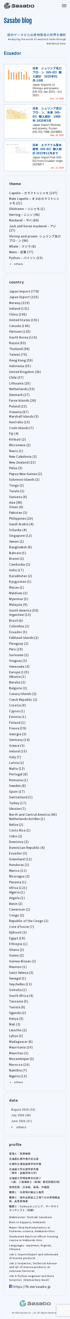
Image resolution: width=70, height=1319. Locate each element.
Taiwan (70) (18, 354)
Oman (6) (16, 507)
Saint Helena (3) (21, 973)
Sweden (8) (17, 786)
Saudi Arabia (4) (21, 524)
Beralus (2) (17, 682)
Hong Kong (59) (21, 360)
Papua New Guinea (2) (25, 474)
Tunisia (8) (17, 1007)
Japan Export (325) (24, 297)
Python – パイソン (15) (26, 258)
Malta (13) (17, 768)
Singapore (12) (20, 535)
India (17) (16, 570)
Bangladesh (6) (20, 547)
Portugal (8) (18, 774)
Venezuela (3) (19, 666)
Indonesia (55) (20, 366)
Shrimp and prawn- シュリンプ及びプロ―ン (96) (35, 238)
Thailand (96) (19, 349)
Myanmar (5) (18, 599)
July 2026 (17, 1115)
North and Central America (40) (33, 814)
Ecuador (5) (18, 632)
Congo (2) (16, 915)
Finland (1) (17, 722)
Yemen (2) (16, 541)
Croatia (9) (17, 705)
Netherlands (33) (22, 389)
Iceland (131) (19, 308)
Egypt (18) (17, 938)
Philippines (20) (21, 518)
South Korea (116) (23, 337)
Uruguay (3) (18, 661)
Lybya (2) (16, 1036)
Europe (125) (19, 672)
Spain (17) (17, 791)
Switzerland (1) (21, 797)
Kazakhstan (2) (20, 576)
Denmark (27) (19, 395)
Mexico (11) (18, 870)
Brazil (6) (16, 620)
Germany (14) (19, 740)
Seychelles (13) (20, 984)
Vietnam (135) (20, 331)
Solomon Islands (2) (24, 479)
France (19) (17, 728)
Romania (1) (18, 780)
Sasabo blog (18, 21)
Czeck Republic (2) (23, 699)
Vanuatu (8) (18, 497)
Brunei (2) (16, 558)
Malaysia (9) (18, 604)
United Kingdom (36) (25, 372)
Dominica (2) (19, 842)
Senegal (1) (17, 978)
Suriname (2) (19, 655)
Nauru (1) (16, 451)
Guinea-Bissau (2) (22, 961)
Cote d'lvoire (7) (21, 927)
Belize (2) (16, 825)
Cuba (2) (15, 836)
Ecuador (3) (18, 853)
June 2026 (18, 1121)
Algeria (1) (17, 892)
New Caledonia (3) (23, 456)
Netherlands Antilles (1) (27, 819)
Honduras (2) (19, 865)
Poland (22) (18, 406)
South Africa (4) (21, 996)
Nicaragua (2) (19, 876)
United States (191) (24, 320)
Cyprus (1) (17, 711)
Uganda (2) (17, 1013)
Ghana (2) (16, 950)
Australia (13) (19, 422)
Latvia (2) (16, 763)
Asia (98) (15, 502)
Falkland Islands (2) (24, 638)
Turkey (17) (17, 803)
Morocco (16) (19, 1064)
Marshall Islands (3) (24, 416)
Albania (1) (17, 676)
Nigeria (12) (18, 1076)
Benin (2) (16, 904)
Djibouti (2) (18, 932)
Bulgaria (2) (18, 688)
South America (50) (23, 610)
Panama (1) (17, 882)
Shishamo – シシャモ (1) (27, 209)
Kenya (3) (16, 1019)
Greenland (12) (20, 859)
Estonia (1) (17, 717)
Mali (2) (14, 1024)
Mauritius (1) (19, 1053)
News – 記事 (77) (21, 252)
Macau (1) (16, 587)
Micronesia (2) (20, 445)
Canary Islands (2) (23, 694)
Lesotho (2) (18, 1030)
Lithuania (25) (20, 383)
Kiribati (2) (17, 439)
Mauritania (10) (21, 1047)
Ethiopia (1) (18, 944)
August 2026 (20, 1109)
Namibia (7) (18, 1070)
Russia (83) (17, 343)
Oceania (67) (19, 412)
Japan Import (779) (24, 291)
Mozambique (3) (21, 1059)
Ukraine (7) (17, 809)
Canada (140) (19, 326)
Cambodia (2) (19, 564)
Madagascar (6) (21, 1042)
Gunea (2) (16, 955)
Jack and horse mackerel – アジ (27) (32, 228)
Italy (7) (15, 757)
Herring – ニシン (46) (24, 214)
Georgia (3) (17, 734)
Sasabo (19, 6)
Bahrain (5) (17, 553)
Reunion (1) (18, 967)
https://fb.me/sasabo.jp (32, 1287)
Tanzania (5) (18, 1001)
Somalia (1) (18, 990)
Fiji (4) (14, 433)
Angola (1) (17, 898)
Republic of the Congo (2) (29, 921)
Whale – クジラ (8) (22, 246)
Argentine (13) (20, 615)
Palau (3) (16, 468)
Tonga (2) (16, 485)
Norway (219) (19, 303)
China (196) (18, 314)
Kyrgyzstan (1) (20, 581)
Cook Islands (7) (21, 428)
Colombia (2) (19, 626)
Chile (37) (16, 377)
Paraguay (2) (19, 643)
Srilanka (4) (18, 530)
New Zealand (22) (22, 462)
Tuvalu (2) (16, 491)
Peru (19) (16, 649)
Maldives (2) (18, 593)
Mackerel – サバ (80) (24, 220)
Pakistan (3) (18, 512)
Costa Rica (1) (20, 830)
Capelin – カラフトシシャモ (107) (33, 193)
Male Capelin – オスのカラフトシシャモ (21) (34, 201)
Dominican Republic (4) (27, 848)
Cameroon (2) (19, 909)
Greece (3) (17, 745)
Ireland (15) (18, 751)
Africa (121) (18, 888)
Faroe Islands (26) (22, 400)
